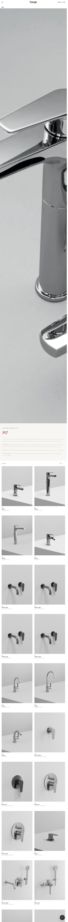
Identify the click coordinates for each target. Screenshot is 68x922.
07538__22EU (37, 607)
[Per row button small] (63, 463)
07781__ (3, 706)
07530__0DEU (5, 903)
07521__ (3, 509)
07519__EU (37, 804)
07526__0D (37, 903)
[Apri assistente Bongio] (62, 917)
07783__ (36, 706)
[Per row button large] (60, 463)
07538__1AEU (5, 656)
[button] (2, 2)
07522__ (36, 558)
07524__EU (4, 804)
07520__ (4, 558)
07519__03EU (5, 853)
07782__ (4, 755)
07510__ (36, 853)
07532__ (36, 509)
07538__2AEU (37, 656)
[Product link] (17, 486)
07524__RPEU (37, 755)
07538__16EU (5, 607)
